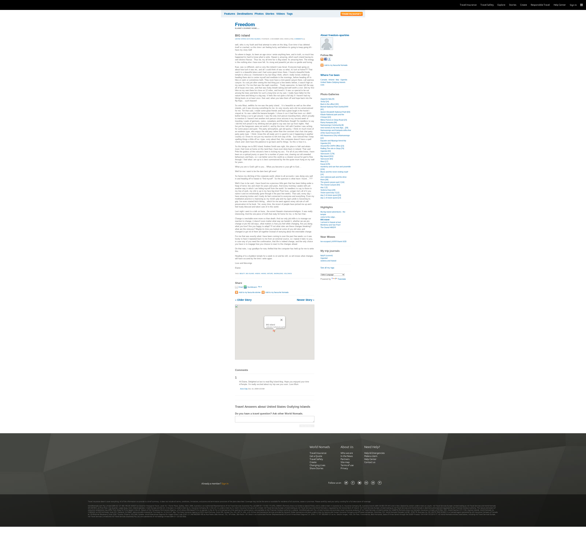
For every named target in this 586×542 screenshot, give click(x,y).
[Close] (281, 320)
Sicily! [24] (324, 102)
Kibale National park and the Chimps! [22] (332, 116)
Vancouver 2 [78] (327, 154)
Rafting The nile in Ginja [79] (332, 148)
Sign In (573, 5)
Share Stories (316, 468)
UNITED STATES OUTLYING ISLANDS (247, 39)
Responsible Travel (540, 5)
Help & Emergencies (374, 453)
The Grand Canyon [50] (330, 185)
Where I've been (330, 75)
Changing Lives (317, 465)
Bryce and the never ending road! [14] (334, 173)
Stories (512, 5)
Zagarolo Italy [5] (327, 99)
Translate (342, 279)
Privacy (344, 468)
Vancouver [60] (326, 159)
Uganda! (324, 258)
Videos (280, 13)
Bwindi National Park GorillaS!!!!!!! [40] (334, 108)
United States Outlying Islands (332, 82)
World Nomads (16, 5)
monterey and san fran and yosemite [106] (335, 168)
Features (229, 13)
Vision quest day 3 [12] (329, 193)
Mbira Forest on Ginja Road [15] (333, 120)
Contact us (369, 462)
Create (523, 5)
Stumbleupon (252, 287)
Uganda (343, 80)
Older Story (243, 299)
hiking (263, 273)
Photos (259, 13)
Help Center (560, 5)
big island (250, 273)
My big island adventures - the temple (332, 213)
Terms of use (347, 465)
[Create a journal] (352, 14)
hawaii (257, 273)
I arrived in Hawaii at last (330, 222)
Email (240, 287)
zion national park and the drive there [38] (333, 178)
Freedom (245, 24)
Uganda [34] (325, 151)
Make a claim (370, 456)
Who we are (347, 453)
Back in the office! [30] (329, 104)
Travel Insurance (468, 5)
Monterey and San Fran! (330, 225)
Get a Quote (316, 456)
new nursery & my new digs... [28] (334, 128)
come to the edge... (328, 217)
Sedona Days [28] (327, 190)
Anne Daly (244, 389)
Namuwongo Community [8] (332, 125)
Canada (323, 80)
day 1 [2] (323, 187)
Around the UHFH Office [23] (332, 146)
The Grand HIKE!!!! (328, 227)
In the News (347, 456)
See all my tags (327, 268)
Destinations (245, 13)
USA (322, 85)
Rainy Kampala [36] (328, 122)
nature (270, 273)
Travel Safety (487, 5)
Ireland (331, 80)
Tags (290, 13)
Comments (298, 39)
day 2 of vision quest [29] (330, 195)
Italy (337, 80)
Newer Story (305, 299)
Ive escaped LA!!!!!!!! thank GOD (333, 241)
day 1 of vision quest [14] (330, 198)
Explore (501, 5)
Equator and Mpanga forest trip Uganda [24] (333, 142)
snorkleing (278, 273)
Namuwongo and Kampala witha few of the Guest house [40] (335, 131)
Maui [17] (324, 161)
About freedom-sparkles (334, 35)
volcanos (288, 273)
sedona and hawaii (328, 261)
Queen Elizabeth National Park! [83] (335, 112)
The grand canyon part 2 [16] (332, 182)
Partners (345, 459)
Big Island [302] (326, 156)
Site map (345, 462)
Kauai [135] (325, 164)
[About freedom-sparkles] (326, 49)
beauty (242, 273)
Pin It (260, 287)
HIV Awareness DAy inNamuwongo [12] (335, 136)
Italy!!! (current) (326, 256)
